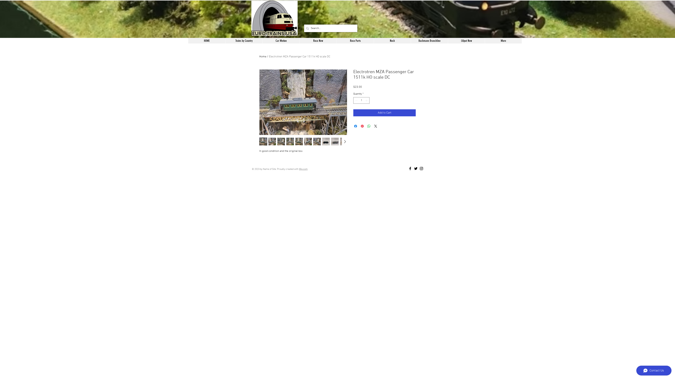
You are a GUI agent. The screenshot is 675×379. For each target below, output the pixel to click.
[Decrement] (356, 100)
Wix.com (303, 169)
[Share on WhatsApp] (369, 126)
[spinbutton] (361, 100)
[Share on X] (376, 126)
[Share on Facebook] (355, 126)
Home (262, 56)
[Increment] (367, 100)
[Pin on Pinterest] (362, 126)
